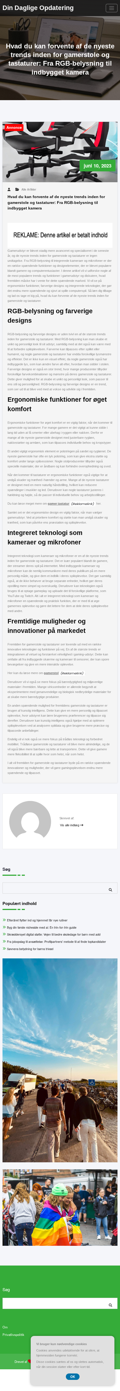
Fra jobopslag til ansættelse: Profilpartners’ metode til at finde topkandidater (56, 941)
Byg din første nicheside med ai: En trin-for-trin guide (41, 927)
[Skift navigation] (112, 8)
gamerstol (51, 673)
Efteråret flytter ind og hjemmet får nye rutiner (37, 920)
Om (5, 1327)
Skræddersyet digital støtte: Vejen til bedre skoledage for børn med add (53, 934)
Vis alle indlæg (70, 825)
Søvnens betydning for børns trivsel (30, 949)
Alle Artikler (28, 189)
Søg (6, 869)
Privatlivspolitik (13, 1334)
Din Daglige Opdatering (38, 7)
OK (72, 1376)
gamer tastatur (58, 503)
